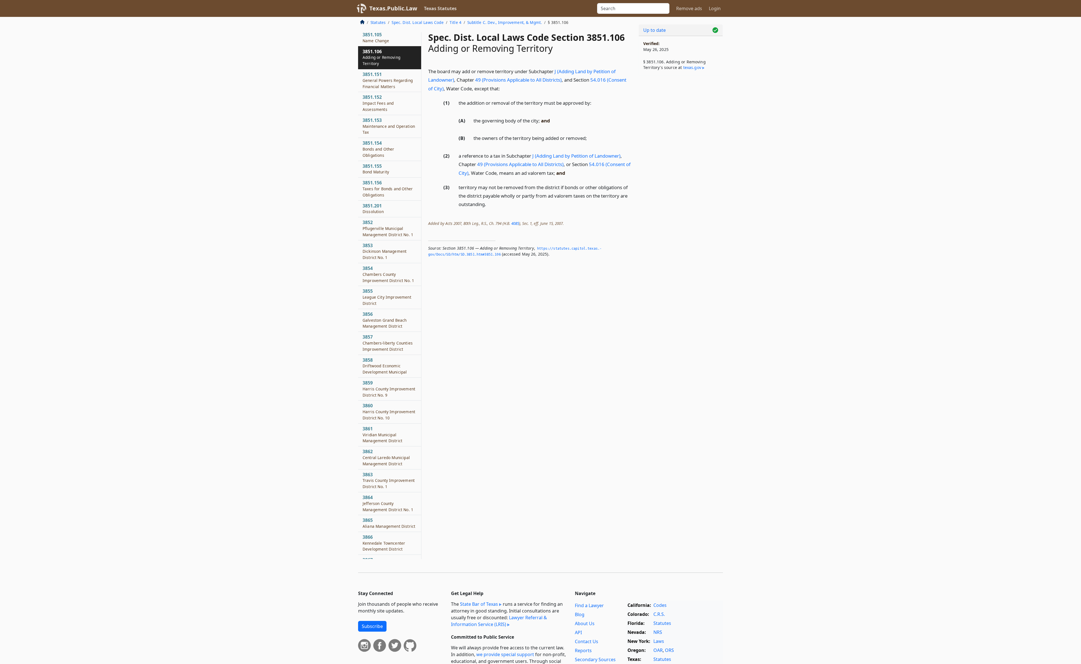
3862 (386, 457)
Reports (583, 650)
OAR (658, 650)
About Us (585, 623)
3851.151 (388, 80)
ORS (669, 650)
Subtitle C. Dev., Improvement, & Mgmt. (504, 22)
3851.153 (389, 126)
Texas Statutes (440, 8)
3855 (387, 297)
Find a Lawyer (589, 605)
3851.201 (373, 208)
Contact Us (586, 641)
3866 (384, 543)
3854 (388, 274)
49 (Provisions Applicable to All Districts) (518, 80)
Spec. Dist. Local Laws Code (417, 22)
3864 (388, 503)
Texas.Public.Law (393, 8)
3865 (389, 523)
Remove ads (689, 8)
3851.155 (376, 169)
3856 (385, 320)
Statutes (378, 22)
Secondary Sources (595, 659)
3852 (388, 228)
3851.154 (378, 149)
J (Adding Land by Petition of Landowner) (576, 156)
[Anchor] (503, 88)
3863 (389, 480)
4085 (515, 223)
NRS (657, 632)
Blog (579, 614)
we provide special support (505, 654)
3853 (385, 251)
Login (715, 8)
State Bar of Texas (479, 604)
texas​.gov (692, 67)
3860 (389, 412)
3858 (385, 366)
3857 (388, 343)
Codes (660, 605)
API (578, 632)
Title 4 (455, 22)
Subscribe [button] (372, 626)
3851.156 (388, 189)
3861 (382, 435)
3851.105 (376, 37)
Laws (658, 641)
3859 (389, 389)
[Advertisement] (680, 167)
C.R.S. (659, 614)
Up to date (654, 30)
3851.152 (378, 103)
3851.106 (381, 57)
